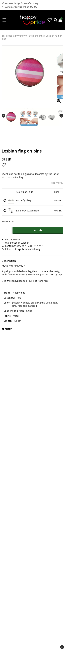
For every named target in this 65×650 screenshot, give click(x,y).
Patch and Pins (36, 35)
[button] (50, 20)
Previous (3, 116)
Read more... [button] (56, 182)
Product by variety (16, 35)
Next (61, 116)
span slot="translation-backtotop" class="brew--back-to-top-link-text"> (62, 647)
